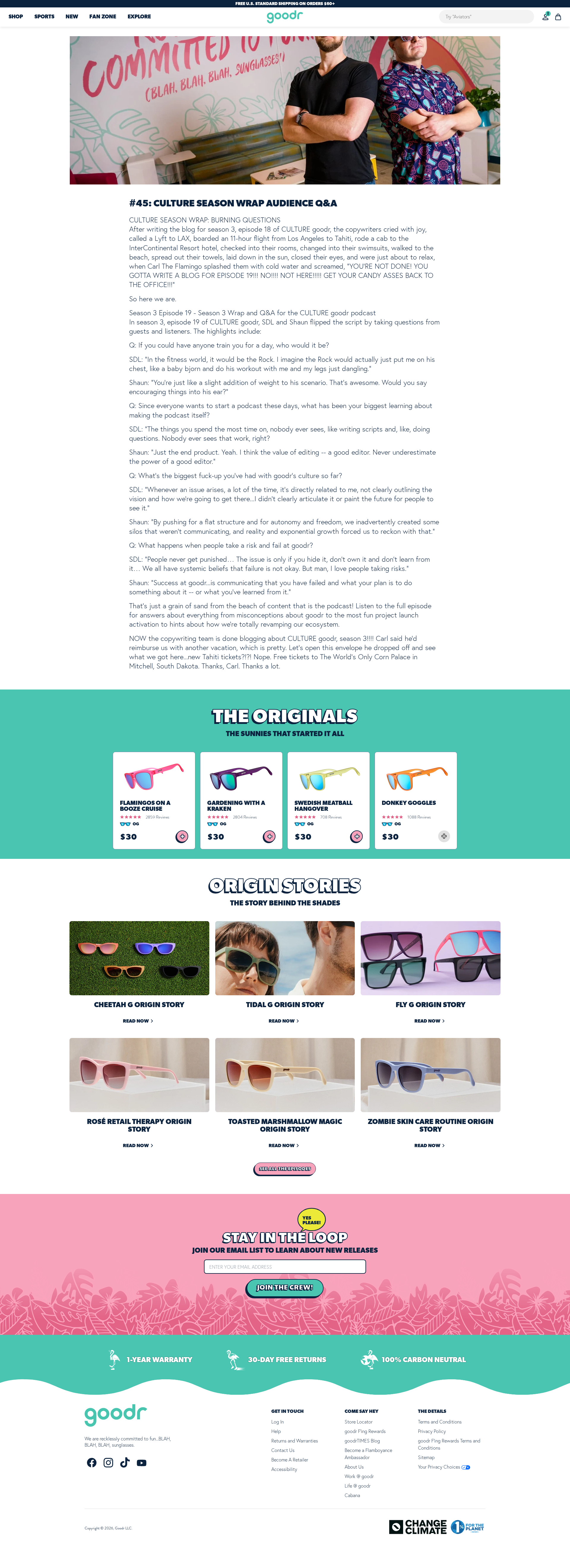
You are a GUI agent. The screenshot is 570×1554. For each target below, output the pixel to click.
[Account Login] (545, 17)
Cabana (352, 1495)
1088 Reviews (419, 817)
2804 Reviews (245, 817)
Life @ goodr (357, 1486)
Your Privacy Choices (439, 1467)
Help (276, 1431)
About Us (354, 1467)
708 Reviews (331, 817)
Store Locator (359, 1422)
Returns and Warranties (294, 1441)
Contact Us (282, 1450)
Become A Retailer (289, 1460)
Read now (136, 1021)
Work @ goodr (359, 1476)
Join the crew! (285, 1287)
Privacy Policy (432, 1431)
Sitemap (426, 1457)
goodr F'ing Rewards (365, 1431)
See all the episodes (285, 1168)
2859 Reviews (157, 817)
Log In (277, 1422)
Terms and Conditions (440, 1422)
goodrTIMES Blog (362, 1441)
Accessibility (284, 1469)
